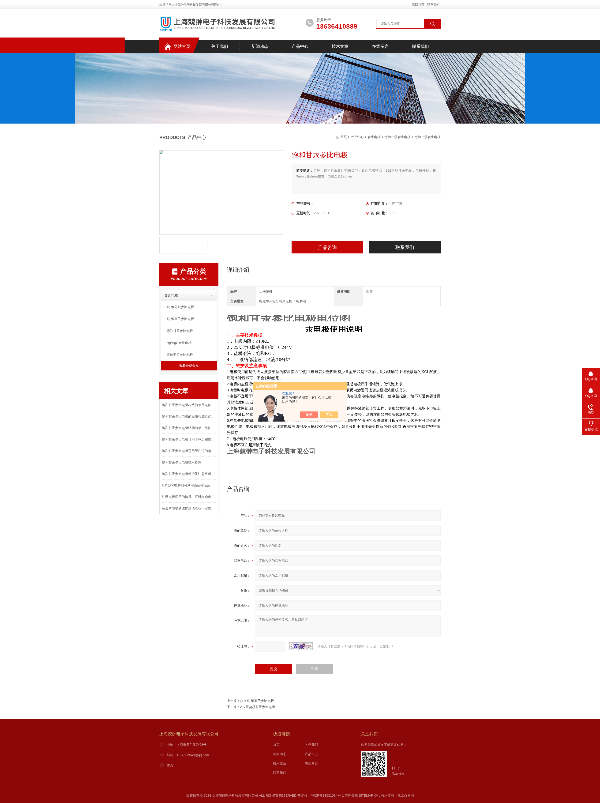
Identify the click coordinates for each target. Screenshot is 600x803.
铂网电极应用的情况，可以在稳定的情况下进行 (189, 497)
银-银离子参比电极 (180, 319)
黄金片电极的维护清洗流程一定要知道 (189, 508)
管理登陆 (351, 795)
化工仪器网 (406, 795)
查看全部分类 (189, 366)
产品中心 (300, 46)
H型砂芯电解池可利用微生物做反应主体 (189, 485)
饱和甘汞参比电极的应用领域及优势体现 (189, 416)
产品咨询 (327, 247)
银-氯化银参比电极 (180, 307)
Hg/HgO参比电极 (179, 343)
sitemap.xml (369, 795)
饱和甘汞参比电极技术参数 (181, 462)
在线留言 (380, 46)
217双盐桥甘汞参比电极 (257, 707)
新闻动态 (259, 46)
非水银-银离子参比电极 (257, 701)
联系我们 (433, 4)
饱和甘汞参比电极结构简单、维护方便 (189, 428)
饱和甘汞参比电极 (397, 137)
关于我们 (219, 46)
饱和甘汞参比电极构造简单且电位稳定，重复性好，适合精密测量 (189, 405)
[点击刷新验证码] (301, 646)
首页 (344, 137)
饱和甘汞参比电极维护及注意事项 (186, 474)
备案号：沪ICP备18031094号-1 (320, 795)
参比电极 (374, 137)
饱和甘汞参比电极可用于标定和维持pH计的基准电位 (189, 439)
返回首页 (418, 4)
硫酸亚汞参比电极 (180, 355)
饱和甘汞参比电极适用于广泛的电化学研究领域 (189, 451)
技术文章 (340, 46)
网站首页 (181, 46)
